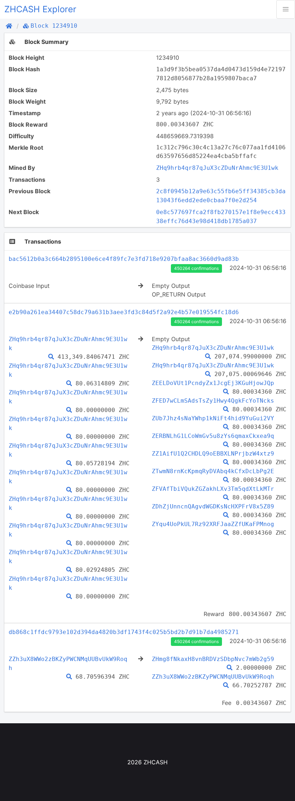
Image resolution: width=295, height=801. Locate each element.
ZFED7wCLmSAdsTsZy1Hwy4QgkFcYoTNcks (213, 400)
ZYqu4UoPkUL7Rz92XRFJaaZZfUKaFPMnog (213, 524)
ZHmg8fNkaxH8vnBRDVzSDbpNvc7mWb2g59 (213, 659)
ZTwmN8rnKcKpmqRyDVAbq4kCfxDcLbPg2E (213, 471)
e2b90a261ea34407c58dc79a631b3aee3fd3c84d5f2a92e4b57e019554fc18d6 (124, 312)
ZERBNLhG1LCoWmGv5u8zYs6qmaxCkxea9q (213, 436)
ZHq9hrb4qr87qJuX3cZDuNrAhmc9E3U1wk (217, 167)
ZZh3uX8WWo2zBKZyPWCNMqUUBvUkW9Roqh (213, 676)
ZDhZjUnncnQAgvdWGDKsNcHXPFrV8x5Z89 (213, 506)
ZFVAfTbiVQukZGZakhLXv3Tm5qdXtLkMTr (213, 488)
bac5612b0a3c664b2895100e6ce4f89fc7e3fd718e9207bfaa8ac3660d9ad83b (124, 258)
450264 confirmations (196, 268)
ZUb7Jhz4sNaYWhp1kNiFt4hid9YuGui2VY (213, 418)
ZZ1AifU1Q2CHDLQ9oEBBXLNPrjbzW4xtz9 (213, 453)
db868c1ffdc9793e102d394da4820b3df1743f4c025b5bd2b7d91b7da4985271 (124, 632)
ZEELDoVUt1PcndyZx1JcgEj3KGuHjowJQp (213, 383)
